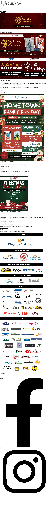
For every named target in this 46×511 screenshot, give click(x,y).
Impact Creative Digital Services (8, 509)
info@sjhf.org (29, 87)
